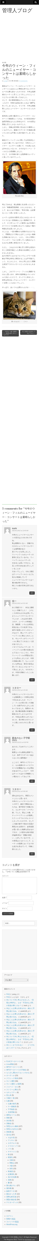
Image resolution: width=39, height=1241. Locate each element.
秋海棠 (10, 1171)
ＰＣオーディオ (12, 1202)
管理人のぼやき (12, 1129)
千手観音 (11, 1109)
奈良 (11, 1168)
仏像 (8, 1101)
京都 (11, 1160)
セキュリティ (11, 1092)
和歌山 (11, 1163)
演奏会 (8, 1123)
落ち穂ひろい (11, 1185)
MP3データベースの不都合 (16, 1070)
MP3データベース (13, 1067)
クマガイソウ (13, 1146)
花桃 (9, 1180)
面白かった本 (11, 1194)
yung (5, 81)
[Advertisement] (19, 39)
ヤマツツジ (12, 1152)
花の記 (8, 1135)
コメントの (12, 1222)
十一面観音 (12, 1106)
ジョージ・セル (12, 1087)
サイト (4, 908)
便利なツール (11, 1115)
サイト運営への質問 (13, 1084)
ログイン (9, 1216)
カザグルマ (12, 1143)
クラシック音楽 (12, 1078)
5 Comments (23, 81)
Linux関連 (10, 1064)
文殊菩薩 (11, 1112)
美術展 (8, 1132)
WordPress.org (11, 1224)
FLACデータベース (13, 1061)
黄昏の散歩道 (11, 1199)
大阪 (11, 1166)
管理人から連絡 (12, 1126)
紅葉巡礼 (11, 1174)
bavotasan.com (30, 1239)
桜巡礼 (10, 1157)
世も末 (8, 1095)
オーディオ (10, 1075)
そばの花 (11, 1137)
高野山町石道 (11, 1197)
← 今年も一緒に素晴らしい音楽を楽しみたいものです (10, 333)
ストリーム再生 (12, 1089)
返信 (32, 593)
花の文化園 (12, 1177)
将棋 (8, 1118)
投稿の (10, 1219)
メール (5, 903)
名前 (4, 897)
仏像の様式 (12, 1104)
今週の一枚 (10, 1098)
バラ (9, 1149)
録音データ (10, 1191)
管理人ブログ (17, 10)
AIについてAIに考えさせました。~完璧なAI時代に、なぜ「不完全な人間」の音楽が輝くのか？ (20, 1002)
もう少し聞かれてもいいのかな (18, 1073)
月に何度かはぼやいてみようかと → (29, 332)
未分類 (4, 62)
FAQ (8, 994)
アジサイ (11, 1140)
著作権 (8, 1188)
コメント (5, 876)
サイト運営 (10, 1081)
